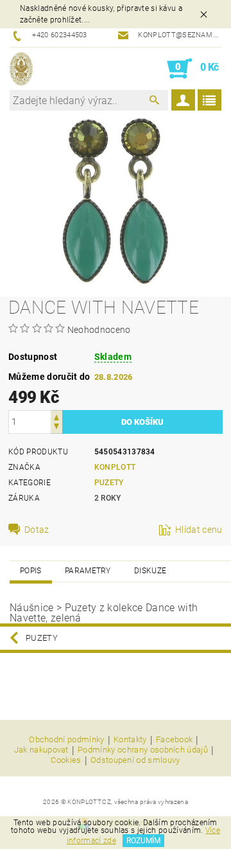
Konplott (115, 467)
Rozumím (143, 840)
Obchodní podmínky (66, 739)
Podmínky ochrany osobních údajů (143, 750)
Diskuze (150, 570)
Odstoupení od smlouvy (135, 760)
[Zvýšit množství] (56, 416)
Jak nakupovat (41, 750)
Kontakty (130, 739)
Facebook (174, 739)
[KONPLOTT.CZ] (21, 68)
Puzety (109, 482)
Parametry (88, 570)
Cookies (66, 760)
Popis (31, 570)
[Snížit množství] (56, 428)
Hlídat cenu (199, 529)
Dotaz (36, 529)
